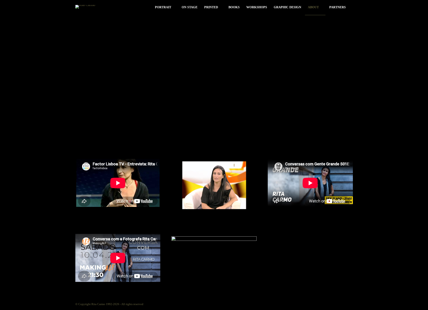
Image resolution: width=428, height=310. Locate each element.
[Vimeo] (335, 304)
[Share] (351, 8)
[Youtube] (343, 304)
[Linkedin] (327, 304)
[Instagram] (319, 304)
